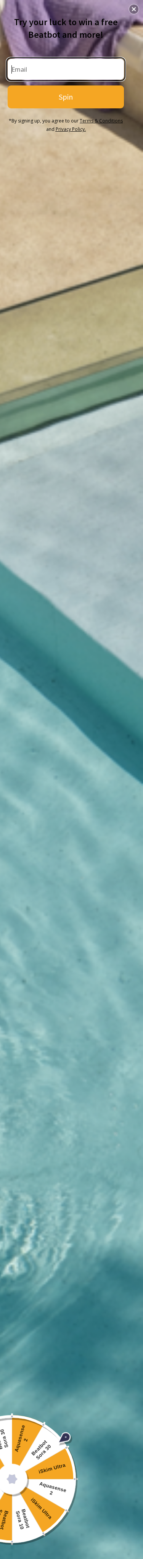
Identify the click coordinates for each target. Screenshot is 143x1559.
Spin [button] (66, 96)
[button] (133, 9)
